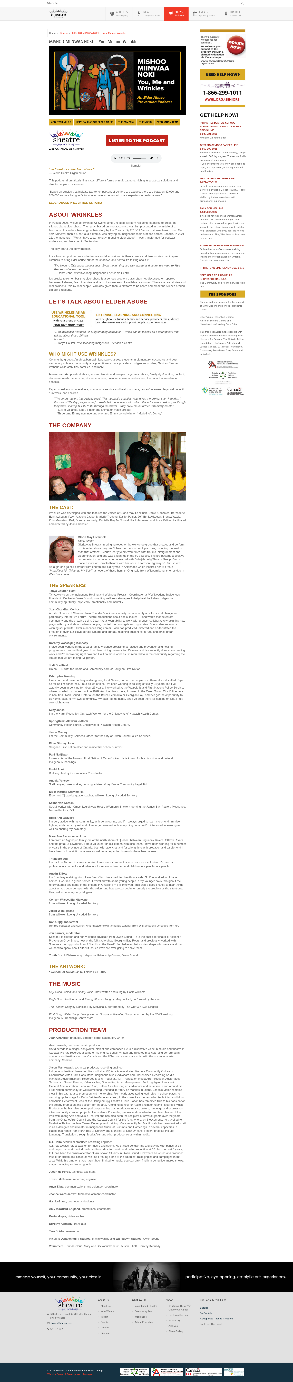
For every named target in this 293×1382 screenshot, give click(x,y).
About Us (106, 1306)
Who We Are (107, 1311)
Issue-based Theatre (146, 1306)
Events (104, 1322)
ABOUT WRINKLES (61, 122)
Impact (104, 1316)
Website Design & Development (64, 1374)
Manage (87, 1374)
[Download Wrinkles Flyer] (117, 317)
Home (52, 33)
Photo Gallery (176, 1331)
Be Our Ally (174, 1320)
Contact (105, 1327)
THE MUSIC (145, 122)
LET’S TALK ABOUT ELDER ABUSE (94, 122)
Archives (173, 1326)
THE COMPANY (126, 122)
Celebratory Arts (143, 1311)
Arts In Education (144, 1322)
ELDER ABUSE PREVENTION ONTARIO (75, 202)
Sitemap (105, 1333)
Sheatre (204, 1307)
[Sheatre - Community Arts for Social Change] (58, 13)
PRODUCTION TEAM (167, 122)
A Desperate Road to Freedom (216, 1318)
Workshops (141, 1316)
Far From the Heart (179, 1315)
